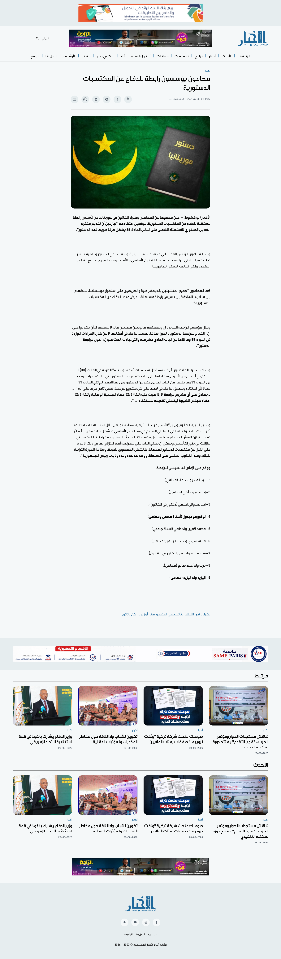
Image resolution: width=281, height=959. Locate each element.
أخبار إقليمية (140, 56)
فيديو (86, 56)
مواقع (35, 56)
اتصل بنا (140, 934)
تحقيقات (182, 56)
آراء (123, 56)
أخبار (212, 56)
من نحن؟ (152, 934)
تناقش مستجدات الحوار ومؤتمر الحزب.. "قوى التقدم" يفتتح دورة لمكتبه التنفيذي (240, 741)
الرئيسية (244, 56)
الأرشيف (69, 56)
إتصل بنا (51, 56)
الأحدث (226, 56)
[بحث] (37, 38)
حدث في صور (106, 56)
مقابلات (162, 56)
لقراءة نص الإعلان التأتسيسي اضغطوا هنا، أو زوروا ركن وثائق (166, 614)
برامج (199, 56)
